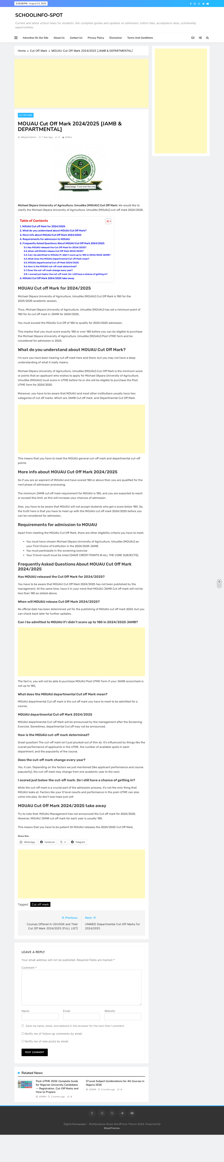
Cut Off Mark (25, 115)
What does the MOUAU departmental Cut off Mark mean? (58, 258)
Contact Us (76, 37)
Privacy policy (96, 37)
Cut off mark (40, 904)
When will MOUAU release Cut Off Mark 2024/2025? (55, 251)
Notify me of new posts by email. (47, 1041)
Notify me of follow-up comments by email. (54, 1033)
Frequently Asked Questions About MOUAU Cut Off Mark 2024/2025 (63, 243)
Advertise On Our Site (35, 37)
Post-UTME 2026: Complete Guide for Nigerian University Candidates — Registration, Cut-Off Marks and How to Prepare (57, 1086)
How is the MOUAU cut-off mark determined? (52, 266)
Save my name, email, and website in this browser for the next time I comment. (75, 1026)
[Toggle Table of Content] (106, 221)
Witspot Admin (28, 137)
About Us (59, 37)
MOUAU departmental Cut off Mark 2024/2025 (53, 262)
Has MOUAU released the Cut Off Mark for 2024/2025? (56, 247)
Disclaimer (115, 37)
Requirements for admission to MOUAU (46, 239)
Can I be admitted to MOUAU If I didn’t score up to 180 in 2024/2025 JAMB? (69, 255)
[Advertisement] (81, 83)
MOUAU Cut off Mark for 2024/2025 (43, 226)
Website (109, 1011)
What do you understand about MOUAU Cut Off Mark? (54, 230)
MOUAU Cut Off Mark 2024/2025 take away (48, 278)
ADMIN (42, 1096)
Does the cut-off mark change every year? (50, 270)
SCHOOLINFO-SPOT (39, 15)
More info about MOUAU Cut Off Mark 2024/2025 (52, 234)
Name (25, 1011)
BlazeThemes (112, 1128)
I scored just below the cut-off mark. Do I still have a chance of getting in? (68, 274)
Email (66, 1011)
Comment (29, 967)
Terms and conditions (140, 37)
